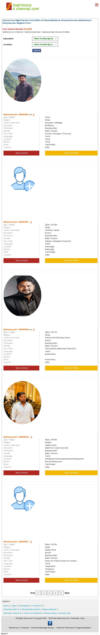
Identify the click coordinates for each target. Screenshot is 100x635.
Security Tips (65, 613)
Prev (32, 593)
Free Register (24, 605)
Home (6, 605)
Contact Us (37, 605)
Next (67, 593)
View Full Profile (71, 153)
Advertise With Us (11, 609)
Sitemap (7, 613)
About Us (18, 613)
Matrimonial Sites (32, 32)
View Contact (21, 153)
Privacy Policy (50, 613)
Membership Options (31, 609)
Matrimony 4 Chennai (13, 32)
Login (13, 605)
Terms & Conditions (33, 613)
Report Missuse (50, 609)
